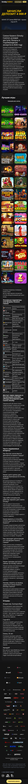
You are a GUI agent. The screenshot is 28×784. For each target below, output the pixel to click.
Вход (24, 1)
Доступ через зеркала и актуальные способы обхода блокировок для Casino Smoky (13, 295)
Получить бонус (14, 781)
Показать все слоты (14, 101)
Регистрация (18, 1)
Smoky (7, 2)
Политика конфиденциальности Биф (14, 758)
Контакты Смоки (14, 759)
